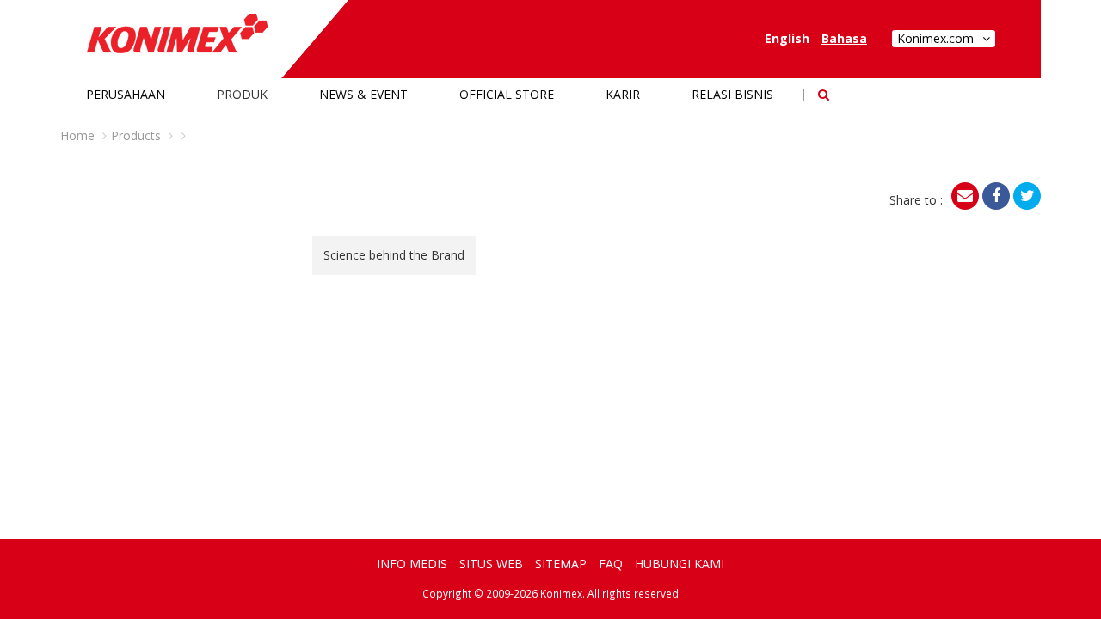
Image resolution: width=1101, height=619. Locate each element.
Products (136, 135)
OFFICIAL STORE (506, 94)
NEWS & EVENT (363, 94)
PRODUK (242, 94)
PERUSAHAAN (125, 94)
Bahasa (844, 38)
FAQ (611, 563)
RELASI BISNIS (732, 94)
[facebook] (996, 196)
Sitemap (561, 563)
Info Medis (412, 563)
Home (77, 135)
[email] (965, 196)
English (787, 38)
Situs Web (491, 563)
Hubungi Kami (679, 563)
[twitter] (1027, 196)
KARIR (623, 94)
